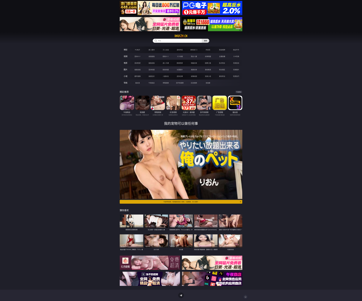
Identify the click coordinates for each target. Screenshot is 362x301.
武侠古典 (180, 76)
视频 (125, 56)
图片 (125, 69)
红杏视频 (194, 83)
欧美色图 (166, 70)
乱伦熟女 (222, 63)
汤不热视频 (180, 83)
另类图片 (236, 70)
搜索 (205, 41)
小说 (125, 76)
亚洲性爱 (138, 63)
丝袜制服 (208, 56)
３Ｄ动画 (180, 56)
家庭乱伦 (152, 76)
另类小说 (208, 76)
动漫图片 (180, 70)
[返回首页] (245, 297)
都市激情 (138, 76)
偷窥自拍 (138, 70)
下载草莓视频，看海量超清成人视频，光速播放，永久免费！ (181, 202)
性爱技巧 (236, 76)
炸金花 (208, 50)
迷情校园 (194, 76)
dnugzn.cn (181, 36)
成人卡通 (166, 63)
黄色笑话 (222, 76)
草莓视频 (166, 83)
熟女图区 (222, 70)
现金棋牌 (222, 50)
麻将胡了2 (193, 50)
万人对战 (166, 50)
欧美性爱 (180, 63)
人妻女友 (166, 76)
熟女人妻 (194, 56)
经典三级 (208, 63)
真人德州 (152, 50)
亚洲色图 (152, 70)
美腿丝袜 (194, 70)
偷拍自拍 (152, 63)
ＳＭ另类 (236, 56)
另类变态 (236, 63)
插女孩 (137, 83)
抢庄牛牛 (236, 50)
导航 (125, 83)
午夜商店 (152, 83)
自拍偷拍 (152, 56)
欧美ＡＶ (166, 56)
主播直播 (222, 56)
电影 (125, 63)
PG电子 (137, 50)
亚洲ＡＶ (138, 56)
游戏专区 (180, 50)
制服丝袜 (194, 63)
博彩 (125, 49)
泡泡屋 (208, 83)
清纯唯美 (208, 70)
